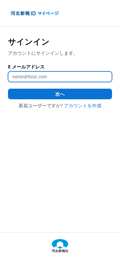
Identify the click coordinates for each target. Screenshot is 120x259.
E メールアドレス (26, 66)
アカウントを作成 (82, 105)
